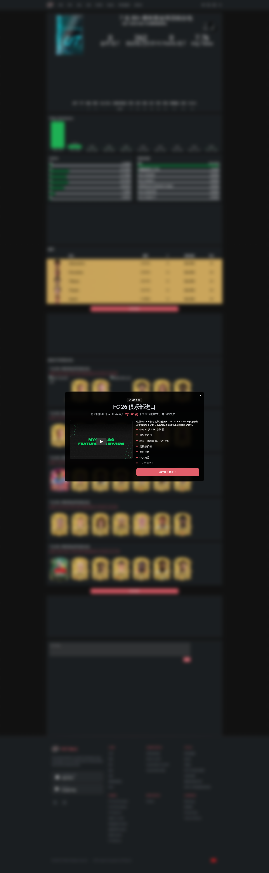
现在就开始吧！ (168, 472)
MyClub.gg (132, 414)
